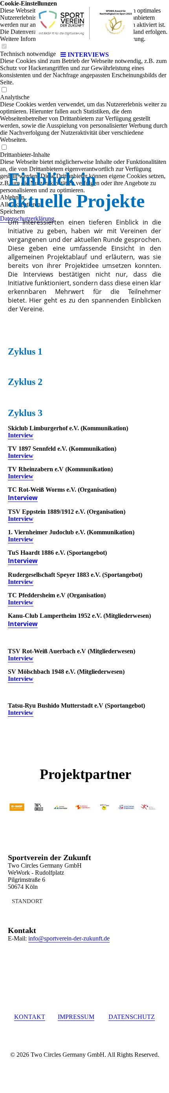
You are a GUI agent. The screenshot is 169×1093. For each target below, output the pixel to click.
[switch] (4, 90)
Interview (20, 435)
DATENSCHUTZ (131, 1016)
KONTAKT (29, 1016)
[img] (84, 23)
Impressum (76, 1016)
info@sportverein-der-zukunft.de (69, 938)
